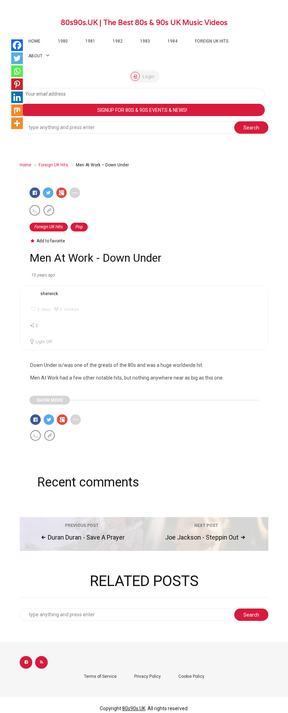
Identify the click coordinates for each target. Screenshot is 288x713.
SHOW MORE (50, 400)
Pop (79, 226)
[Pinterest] (17, 84)
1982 (118, 41)
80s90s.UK (133, 708)
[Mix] (17, 110)
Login (148, 76)
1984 (172, 41)
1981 (90, 41)
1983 (145, 41)
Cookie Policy (191, 676)
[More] (17, 123)
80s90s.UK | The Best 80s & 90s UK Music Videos (144, 22)
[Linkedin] (17, 97)
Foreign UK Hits (211, 41)
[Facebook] (17, 45)
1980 (63, 41)
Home (34, 41)
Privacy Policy (147, 676)
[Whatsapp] (17, 71)
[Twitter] (17, 58)
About (35, 55)
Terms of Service (100, 676)
